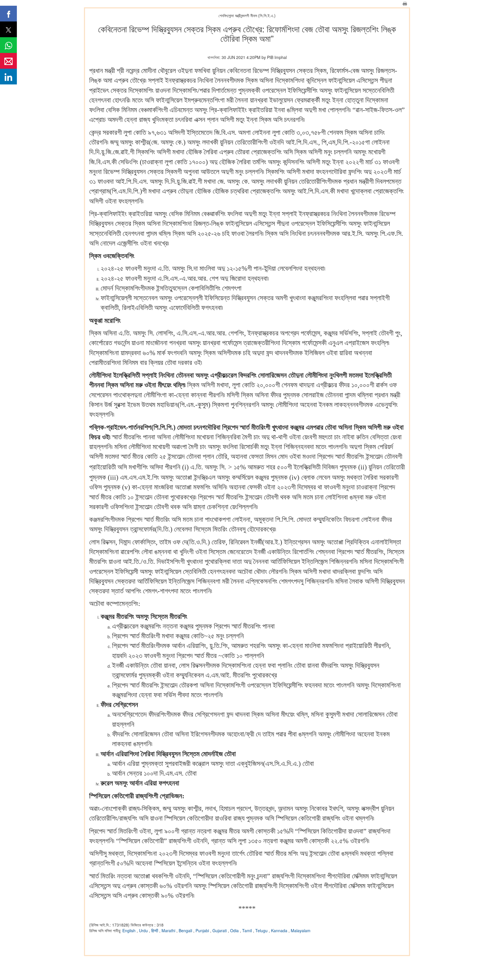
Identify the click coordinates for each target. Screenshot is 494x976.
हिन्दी (155, 930)
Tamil (247, 930)
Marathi (169, 930)
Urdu (144, 930)
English (129, 930)
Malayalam (300, 930)
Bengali (186, 930)
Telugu (262, 930)
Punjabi (203, 930)
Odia (235, 930)
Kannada (279, 930)
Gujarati (220, 930)
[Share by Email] (8, 61)
